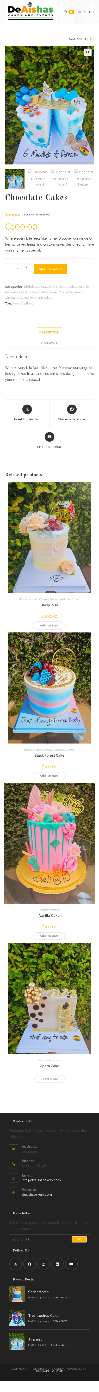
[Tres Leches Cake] (17, 1318)
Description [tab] (49, 332)
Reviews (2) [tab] (49, 343)
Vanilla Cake (49, 916)
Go (79, 1239)
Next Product (77, 39)
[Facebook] (29, 1264)
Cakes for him (21, 292)
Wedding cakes (41, 297)
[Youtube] (71, 1264)
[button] (88, 52)
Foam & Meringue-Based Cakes (59, 599)
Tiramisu (35, 1339)
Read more (49, 1079)
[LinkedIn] (57, 1264)
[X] (15, 1264)
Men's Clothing (23, 303)
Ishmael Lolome (49, 1371)
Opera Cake (49, 1066)
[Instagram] (43, 1264)
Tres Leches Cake (43, 1316)
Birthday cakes (34, 286)
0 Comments (59, 1297)
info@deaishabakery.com (41, 1180)
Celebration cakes (44, 292)
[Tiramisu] (17, 1341)
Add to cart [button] (49, 625)
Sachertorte (38, 1292)
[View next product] (90, 39)
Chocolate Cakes (16, 297)
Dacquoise (49, 605)
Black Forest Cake (49, 755)
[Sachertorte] (17, 1294)
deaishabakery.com (37, 1194)
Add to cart (50, 269)
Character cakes (70, 292)
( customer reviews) (36, 214)
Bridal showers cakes (62, 286)
